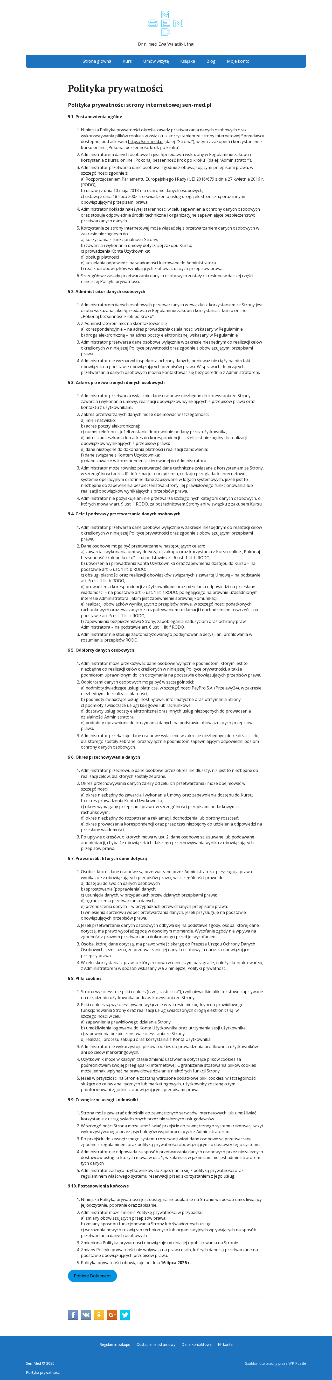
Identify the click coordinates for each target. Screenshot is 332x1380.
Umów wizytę (156, 61)
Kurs (127, 61)
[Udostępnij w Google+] (112, 1315)
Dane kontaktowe (197, 1344)
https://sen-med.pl (145, 141)
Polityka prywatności (43, 1372)
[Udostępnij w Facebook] (73, 1315)
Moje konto (238, 61)
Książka (187, 61)
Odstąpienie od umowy (155, 1344)
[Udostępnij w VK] (86, 1315)
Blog (211, 61)
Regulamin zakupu (115, 1344)
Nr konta (225, 1344)
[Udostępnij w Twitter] (125, 1315)
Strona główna (97, 61)
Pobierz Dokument (92, 1276)
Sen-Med (33, 1363)
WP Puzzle (297, 1363)
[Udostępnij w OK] (99, 1315)
